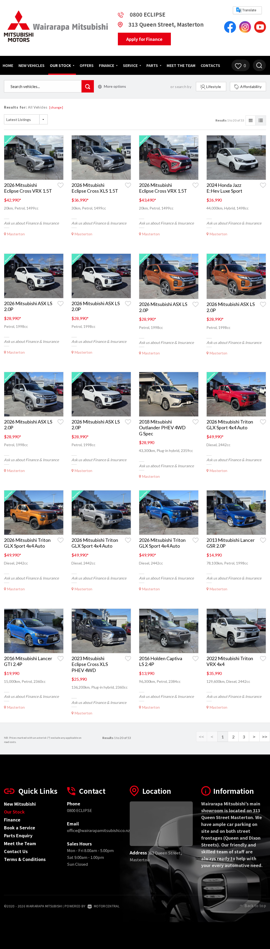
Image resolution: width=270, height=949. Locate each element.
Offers (87, 65)
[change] (56, 107)
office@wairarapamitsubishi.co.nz (98, 830)
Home (8, 65)
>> (264, 736)
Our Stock (61, 65)
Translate (249, 10)
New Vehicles (31, 65)
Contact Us (16, 851)
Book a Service (19, 827)
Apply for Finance (144, 39)
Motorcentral (106, 906)
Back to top (255, 905)
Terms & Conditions (25, 859)
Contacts (210, 65)
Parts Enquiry (18, 835)
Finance (12, 819)
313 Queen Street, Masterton (166, 24)
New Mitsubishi (20, 804)
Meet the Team (181, 65)
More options (115, 86)
